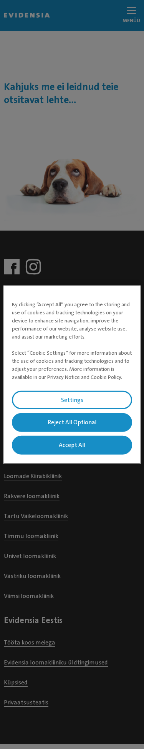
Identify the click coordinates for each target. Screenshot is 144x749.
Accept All (72, 445)
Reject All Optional (72, 422)
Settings (72, 400)
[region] (71, 374)
